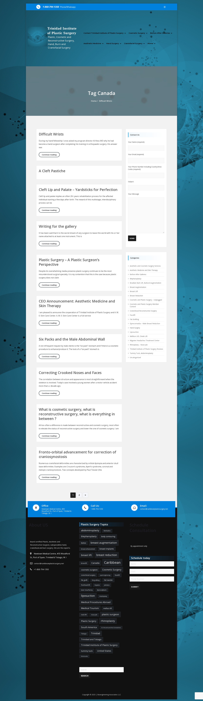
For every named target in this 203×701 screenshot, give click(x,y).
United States (104, 650)
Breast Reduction (136, 295)
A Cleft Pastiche (52, 170)
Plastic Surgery (88, 621)
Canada (95, 562)
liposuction (88, 596)
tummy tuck (87, 651)
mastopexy (103, 596)
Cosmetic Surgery (137, 33)
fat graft (84, 580)
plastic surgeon (110, 614)
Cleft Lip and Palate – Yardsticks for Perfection (78, 189)
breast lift (86, 555)
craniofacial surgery (88, 575)
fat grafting (96, 580)
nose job (94, 615)
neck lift (84, 615)
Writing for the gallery (57, 226)
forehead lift (85, 585)
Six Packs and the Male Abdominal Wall (72, 339)
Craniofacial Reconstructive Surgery (143, 311)
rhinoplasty (108, 621)
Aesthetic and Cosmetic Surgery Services (145, 266)
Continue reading (51, 154)
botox (83, 543)
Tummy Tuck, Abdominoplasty (141, 353)
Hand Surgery (112, 43)
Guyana (97, 585)
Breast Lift (134, 291)
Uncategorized (135, 357)
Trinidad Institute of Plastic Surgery (99, 645)
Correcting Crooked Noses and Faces (70, 372)
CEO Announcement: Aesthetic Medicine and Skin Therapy (77, 303)
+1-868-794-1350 (41, 569)
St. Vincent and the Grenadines (111, 627)
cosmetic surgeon (89, 569)
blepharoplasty (89, 536)
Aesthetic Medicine (92, 43)
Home (150, 43)
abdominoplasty (90, 530)
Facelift (132, 315)
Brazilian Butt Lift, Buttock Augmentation (145, 283)
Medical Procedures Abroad (96, 602)
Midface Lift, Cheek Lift (138, 336)
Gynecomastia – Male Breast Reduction (145, 323)
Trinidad (95, 633)
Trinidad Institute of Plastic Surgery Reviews (146, 349)
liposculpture (101, 590)
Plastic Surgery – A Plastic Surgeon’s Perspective (69, 262)
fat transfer (108, 580)
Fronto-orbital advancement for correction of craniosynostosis (77, 454)
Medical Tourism (90, 608)
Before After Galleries (160, 33)
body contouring (108, 536)
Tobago (83, 634)
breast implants (107, 548)
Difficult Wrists (105, 101)
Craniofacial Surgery (133, 43)
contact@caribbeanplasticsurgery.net (49, 563)
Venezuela (84, 656)
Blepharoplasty (135, 279)
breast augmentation (104, 542)
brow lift (84, 563)
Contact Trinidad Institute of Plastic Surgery (103, 33)
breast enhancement (88, 549)
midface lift (107, 608)
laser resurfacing (87, 590)
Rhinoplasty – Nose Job (139, 345)
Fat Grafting (134, 319)
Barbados (107, 531)
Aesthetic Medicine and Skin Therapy (144, 270)
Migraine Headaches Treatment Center (144, 340)
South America (89, 627)
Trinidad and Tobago (91, 639)
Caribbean (112, 562)
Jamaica (106, 585)
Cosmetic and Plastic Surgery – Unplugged (146, 300)
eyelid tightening (105, 575)
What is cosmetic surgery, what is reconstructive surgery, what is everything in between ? (77, 414)
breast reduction (106, 555)
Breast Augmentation (138, 287)
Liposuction (134, 332)
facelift (117, 575)
